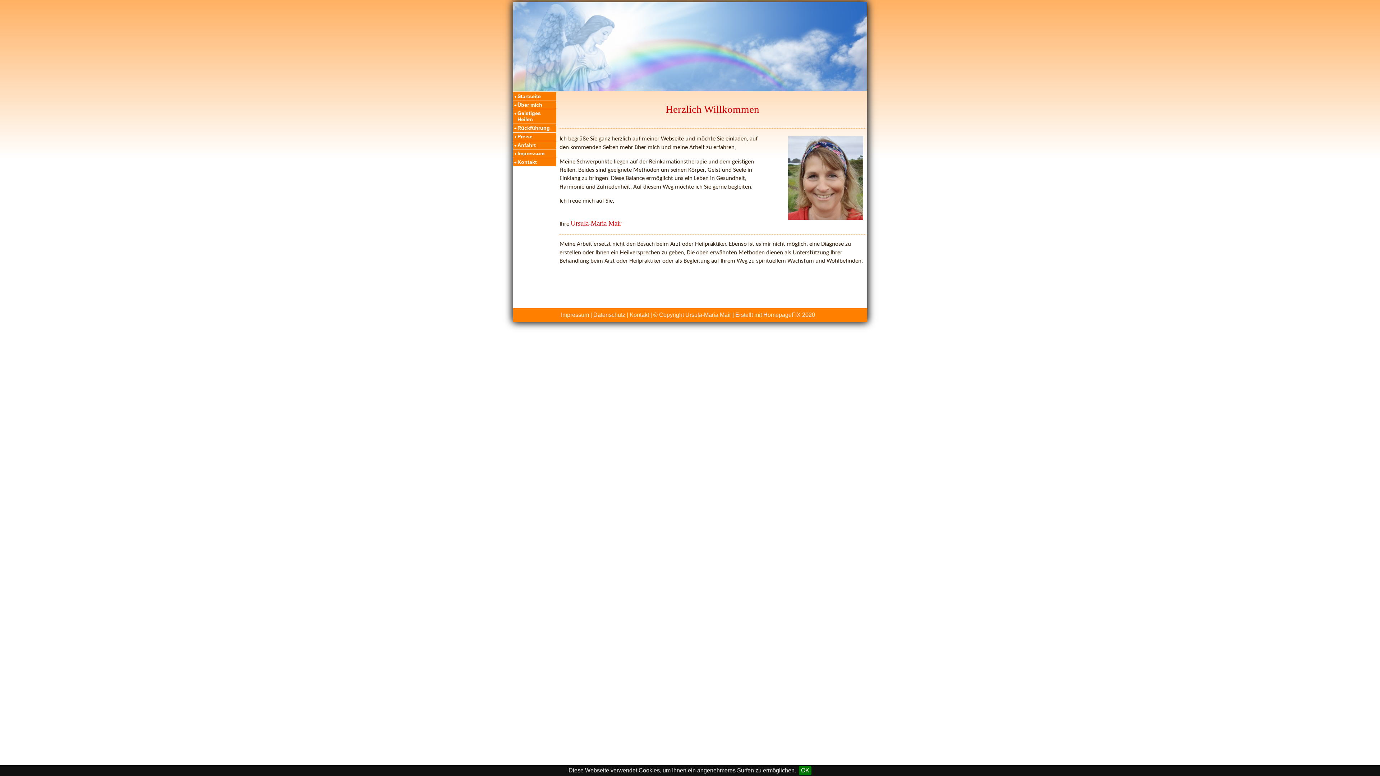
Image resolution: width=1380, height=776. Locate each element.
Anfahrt (527, 145)
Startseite (529, 96)
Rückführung (534, 128)
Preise (525, 136)
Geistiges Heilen (529, 116)
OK (805, 770)
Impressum (531, 153)
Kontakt (527, 162)
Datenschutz (609, 315)
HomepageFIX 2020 (789, 315)
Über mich (530, 105)
